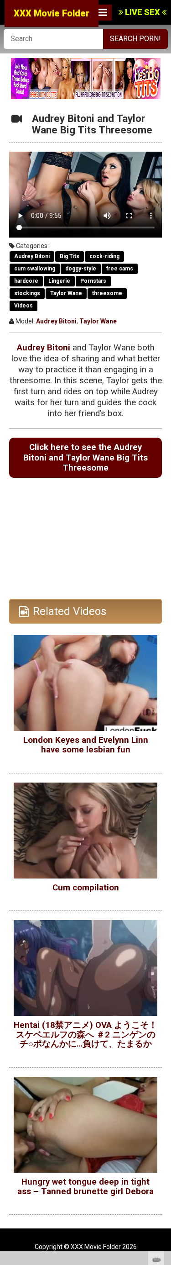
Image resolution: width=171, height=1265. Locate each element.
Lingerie (59, 281)
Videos (23, 305)
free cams (119, 268)
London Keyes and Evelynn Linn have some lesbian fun (85, 745)
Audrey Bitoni (32, 256)
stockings (27, 293)
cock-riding (104, 256)
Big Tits (69, 256)
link (163, 1122)
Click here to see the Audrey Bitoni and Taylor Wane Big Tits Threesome (85, 457)
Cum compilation (85, 888)
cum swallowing (34, 268)
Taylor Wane (66, 293)
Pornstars (93, 281)
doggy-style (80, 268)
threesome (107, 293)
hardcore (26, 281)
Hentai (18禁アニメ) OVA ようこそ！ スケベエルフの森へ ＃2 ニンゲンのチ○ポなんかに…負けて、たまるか (85, 1034)
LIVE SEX (142, 12)
